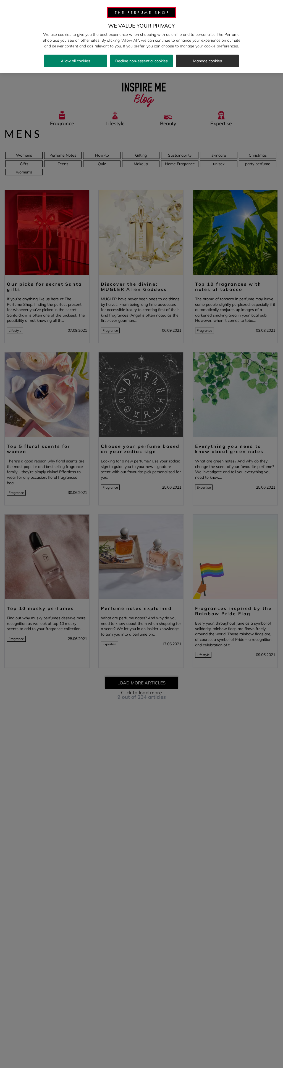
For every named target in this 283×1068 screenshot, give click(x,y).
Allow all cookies (75, 60)
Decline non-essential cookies (141, 60)
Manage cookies (207, 60)
